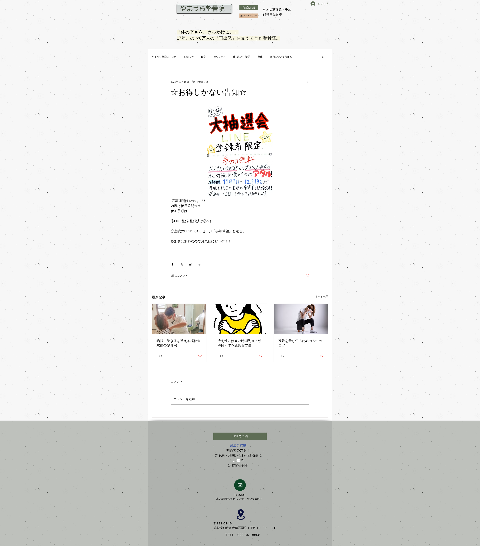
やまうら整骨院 (203, 8)
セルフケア (219, 56)
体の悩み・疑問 (241, 56)
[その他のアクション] (307, 82)
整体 (260, 56)
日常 (203, 56)
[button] (323, 56)
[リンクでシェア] (200, 264)
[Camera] (240, 485)
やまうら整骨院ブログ (164, 56)
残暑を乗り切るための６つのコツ (300, 343)
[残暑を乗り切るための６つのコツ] (301, 319)
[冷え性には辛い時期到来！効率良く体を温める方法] (240, 319)
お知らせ (189, 56)
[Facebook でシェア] (172, 264)
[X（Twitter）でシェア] (181, 264)
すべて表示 (321, 296)
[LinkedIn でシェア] (191, 264)
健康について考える (281, 56)
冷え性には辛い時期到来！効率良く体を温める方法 (239, 343)
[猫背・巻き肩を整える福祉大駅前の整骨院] (179, 319)
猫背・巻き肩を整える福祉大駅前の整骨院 (178, 343)
